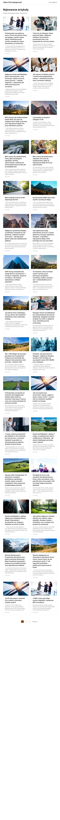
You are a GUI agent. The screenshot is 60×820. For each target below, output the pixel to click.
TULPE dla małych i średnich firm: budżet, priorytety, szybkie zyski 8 (15, 600)
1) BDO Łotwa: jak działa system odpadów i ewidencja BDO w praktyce (43, 600)
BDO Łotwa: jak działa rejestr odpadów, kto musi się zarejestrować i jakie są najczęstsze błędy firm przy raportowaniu (43, 161)
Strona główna (53, 2)
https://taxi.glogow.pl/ (12, 2)
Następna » (35, 621)
